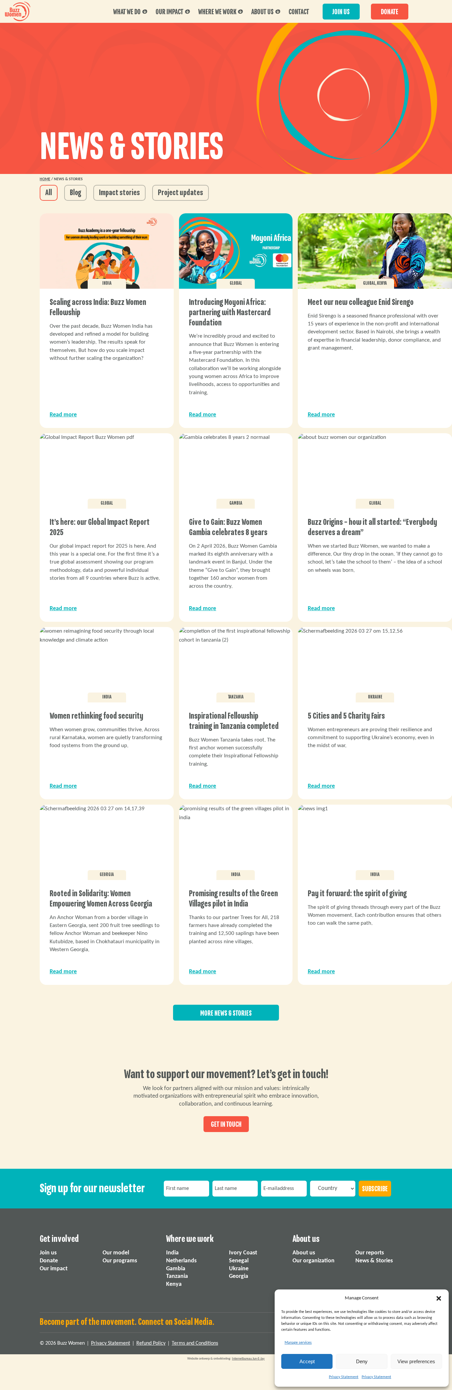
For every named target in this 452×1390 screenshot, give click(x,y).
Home (45, 179)
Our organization (314, 1260)
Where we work (217, 12)
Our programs (120, 1260)
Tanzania (177, 1276)
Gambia (175, 1268)
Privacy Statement (343, 1377)
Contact (299, 12)
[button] (438, 1298)
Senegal (239, 1260)
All (48, 193)
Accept (307, 1361)
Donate (49, 1260)
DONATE (389, 12)
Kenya (174, 1284)
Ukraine (239, 1268)
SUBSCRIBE (375, 1189)
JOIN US (341, 12)
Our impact (169, 12)
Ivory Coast (243, 1253)
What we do (127, 12)
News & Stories (374, 1260)
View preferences (416, 1361)
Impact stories (119, 193)
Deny (362, 1361)
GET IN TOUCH (226, 1125)
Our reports (369, 1253)
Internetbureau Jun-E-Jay (248, 1359)
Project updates (180, 193)
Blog (75, 193)
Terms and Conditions (195, 1343)
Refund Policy (150, 1343)
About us (262, 12)
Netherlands (181, 1260)
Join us (48, 1253)
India (172, 1253)
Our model (116, 1253)
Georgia (238, 1276)
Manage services (298, 1343)
